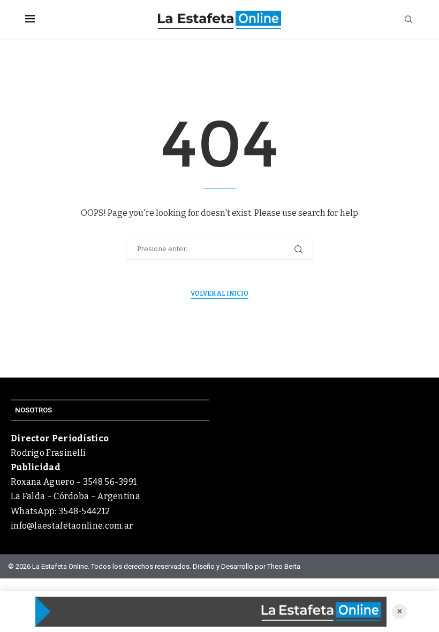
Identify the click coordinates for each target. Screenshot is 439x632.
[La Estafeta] (211, 612)
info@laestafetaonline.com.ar (72, 526)
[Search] (408, 20)
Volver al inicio (219, 293)
